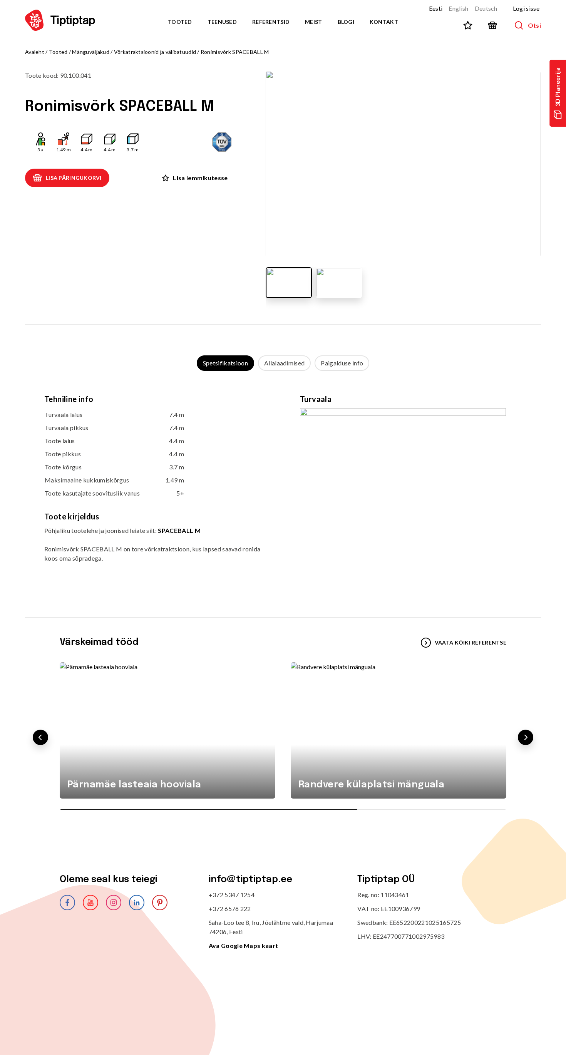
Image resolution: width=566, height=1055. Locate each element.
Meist (313, 21)
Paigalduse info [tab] (342, 363)
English (458, 8)
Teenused (222, 21)
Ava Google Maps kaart (243, 945)
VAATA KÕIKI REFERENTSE (470, 642)
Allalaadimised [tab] (284, 363)
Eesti (436, 8)
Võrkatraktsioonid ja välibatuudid (155, 52)
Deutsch (486, 8)
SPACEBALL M (179, 530)
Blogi (346, 21)
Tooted (180, 21)
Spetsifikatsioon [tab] (225, 363)
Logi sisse (526, 8)
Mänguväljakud (90, 52)
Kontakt (384, 21)
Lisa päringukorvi (74, 177)
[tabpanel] (283, 486)
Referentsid (271, 21)
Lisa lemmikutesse (200, 177)
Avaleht (34, 52)
